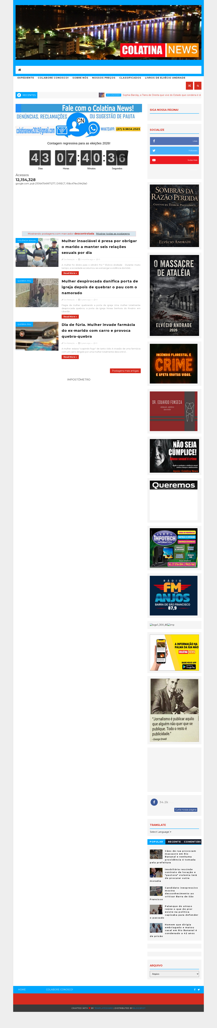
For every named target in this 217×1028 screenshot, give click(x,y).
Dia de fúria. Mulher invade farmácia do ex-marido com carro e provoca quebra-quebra (98, 331)
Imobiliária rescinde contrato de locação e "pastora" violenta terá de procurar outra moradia (173, 875)
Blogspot (139, 1008)
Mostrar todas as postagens (113, 233)
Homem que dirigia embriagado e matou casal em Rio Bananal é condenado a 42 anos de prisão (173, 930)
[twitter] (199, 990)
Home (22, 989)
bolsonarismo (81, 95)
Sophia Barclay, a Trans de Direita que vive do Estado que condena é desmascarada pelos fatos (143, 95)
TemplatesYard (104, 1008)
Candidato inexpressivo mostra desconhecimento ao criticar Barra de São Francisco (174, 893)
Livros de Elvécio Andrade (165, 77)
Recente (174, 841)
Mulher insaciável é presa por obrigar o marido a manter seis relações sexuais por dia (99, 247)
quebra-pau (24, 281)
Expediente (25, 77)
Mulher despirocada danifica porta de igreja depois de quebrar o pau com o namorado (100, 287)
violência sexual (26, 240)
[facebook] (194, 990)
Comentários (192, 842)
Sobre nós (80, 77)
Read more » (70, 273)
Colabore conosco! (53, 77)
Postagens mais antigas (125, 370)
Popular (156, 841)
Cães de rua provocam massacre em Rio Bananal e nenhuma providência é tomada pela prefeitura (173, 857)
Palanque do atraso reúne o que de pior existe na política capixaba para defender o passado (174, 912)
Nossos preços (103, 77)
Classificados (130, 77)
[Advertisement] (79, 207)
